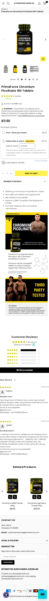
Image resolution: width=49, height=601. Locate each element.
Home (3, 9)
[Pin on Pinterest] (26, 79)
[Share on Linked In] (29, 79)
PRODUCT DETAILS (12, 181)
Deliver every (12, 146)
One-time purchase (16, 132)
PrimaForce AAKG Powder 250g (12, 504)
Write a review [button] (24, 370)
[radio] (3, 132)
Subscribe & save (20, 141)
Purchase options (9, 127)
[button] (7, 96)
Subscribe (7, 562)
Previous (3, 40)
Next (46, 40)
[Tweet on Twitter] (22, 79)
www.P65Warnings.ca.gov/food (31, 115)
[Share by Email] (37, 79)
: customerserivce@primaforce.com (23, 532)
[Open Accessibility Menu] (6, 595)
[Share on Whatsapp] (33, 79)
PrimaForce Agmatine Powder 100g (37, 504)
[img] (5, 387)
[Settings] (39, 3)
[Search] (8, 3)
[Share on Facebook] (18, 79)
